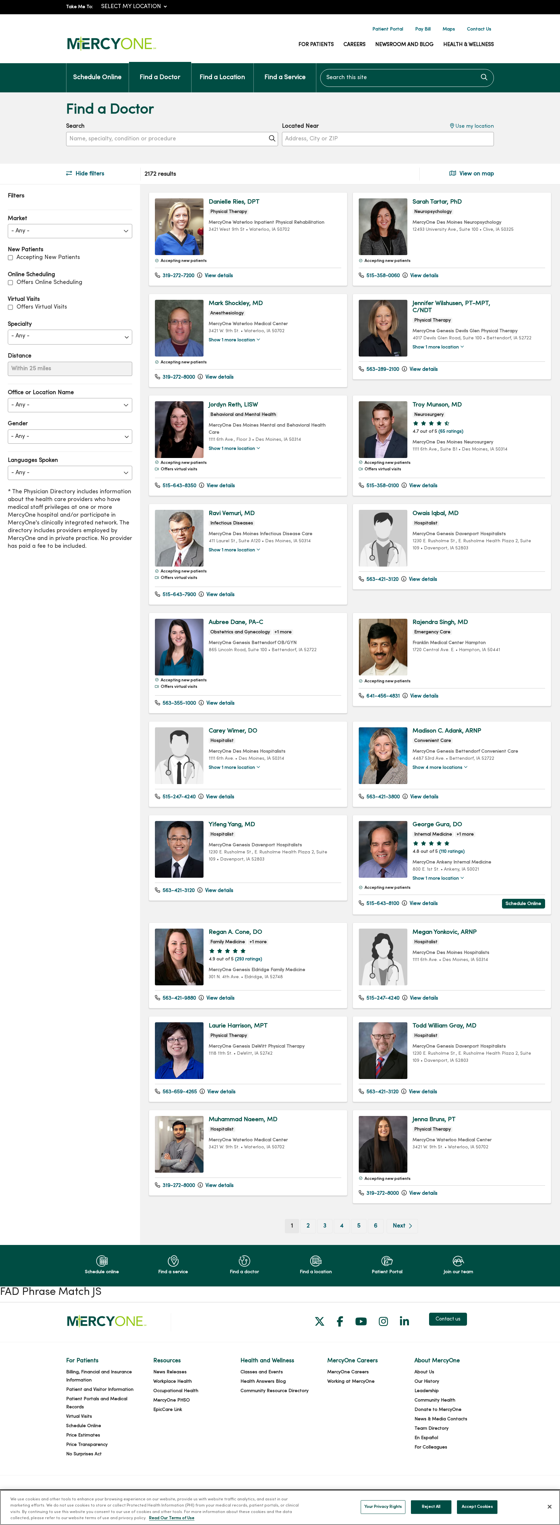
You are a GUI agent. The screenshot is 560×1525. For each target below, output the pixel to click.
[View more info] (179, 253)
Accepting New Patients (48, 257)
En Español (426, 1438)
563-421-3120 (382, 579)
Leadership (426, 1391)
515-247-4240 (178, 797)
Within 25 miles (31, 368)
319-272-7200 (177, 275)
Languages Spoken (33, 460)
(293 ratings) (248, 959)
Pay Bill (423, 29)
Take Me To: (79, 7)
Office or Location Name (41, 392)
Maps (449, 29)
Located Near (300, 126)
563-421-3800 (382, 797)
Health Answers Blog (263, 1381)
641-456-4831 (382, 696)
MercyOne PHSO (171, 1400)
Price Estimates (83, 1435)
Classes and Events (261, 1372)
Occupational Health (175, 1391)
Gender (18, 424)
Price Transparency (87, 1445)
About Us (424, 1372)
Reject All (431, 1507)
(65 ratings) (450, 431)
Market (17, 218)
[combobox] (407, 78)
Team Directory (431, 1428)
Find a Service (285, 78)
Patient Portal (387, 29)
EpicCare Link (167, 1410)
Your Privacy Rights (383, 1507)
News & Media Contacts (440, 1419)
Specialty (20, 324)
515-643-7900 (178, 594)
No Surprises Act (84, 1454)
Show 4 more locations (437, 768)
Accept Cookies (477, 1507)
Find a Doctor (160, 78)
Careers (355, 44)
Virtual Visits (79, 1416)
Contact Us (479, 29)
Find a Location (222, 78)
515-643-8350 (178, 485)
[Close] (549, 1506)
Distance (19, 356)
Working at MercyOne (351, 1381)
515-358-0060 (382, 275)
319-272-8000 (178, 377)
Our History (426, 1381)
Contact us (448, 1319)
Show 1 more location (232, 340)
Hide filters (89, 174)
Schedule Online (97, 78)
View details (218, 275)
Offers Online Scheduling (49, 282)
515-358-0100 (382, 485)
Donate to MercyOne (437, 1410)
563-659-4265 (179, 1092)
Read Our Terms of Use (171, 1518)
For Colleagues (430, 1447)
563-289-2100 (382, 369)
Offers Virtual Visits (42, 307)
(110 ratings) (452, 852)
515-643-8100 (382, 903)
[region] (350, 714)
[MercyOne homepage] (111, 51)
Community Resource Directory (274, 1391)
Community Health (434, 1400)
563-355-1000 (178, 703)
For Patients (316, 44)
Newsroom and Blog (404, 44)
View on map (476, 174)
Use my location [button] (474, 126)
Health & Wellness (468, 44)
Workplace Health (172, 1381)
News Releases (170, 1372)
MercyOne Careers (348, 1372)
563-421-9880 (178, 998)
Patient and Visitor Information (100, 1390)
